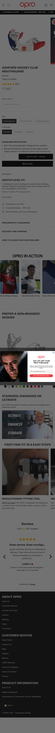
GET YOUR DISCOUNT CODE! (41, 375)
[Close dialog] (53, 352)
